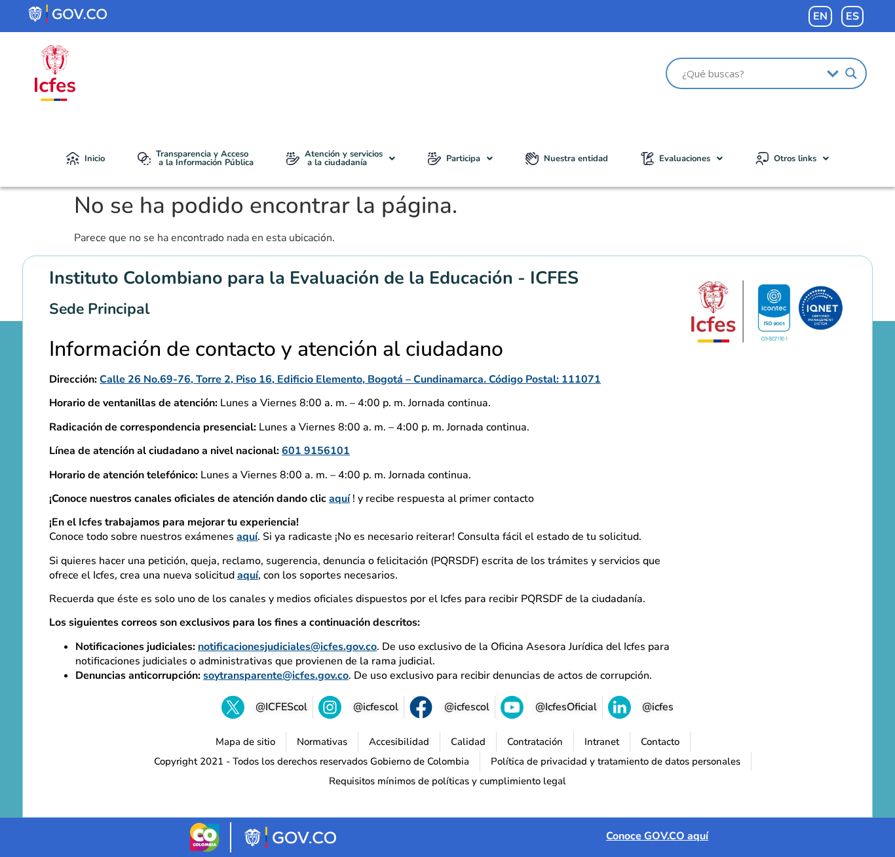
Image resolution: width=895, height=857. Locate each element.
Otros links (795, 158)
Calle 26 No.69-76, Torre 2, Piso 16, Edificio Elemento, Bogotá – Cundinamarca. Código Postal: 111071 (350, 379)
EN (820, 16)
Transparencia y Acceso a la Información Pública (205, 158)
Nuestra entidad (576, 158)
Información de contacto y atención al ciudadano (276, 349)
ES (852, 16)
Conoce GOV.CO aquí (657, 836)
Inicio (95, 158)
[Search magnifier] (851, 73)
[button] (340, 158)
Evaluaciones (684, 158)
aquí (339, 498)
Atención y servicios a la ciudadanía (344, 158)
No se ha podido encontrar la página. (265, 205)
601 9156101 (316, 451)
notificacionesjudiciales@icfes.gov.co (287, 646)
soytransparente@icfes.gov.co (276, 675)
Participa (463, 158)
